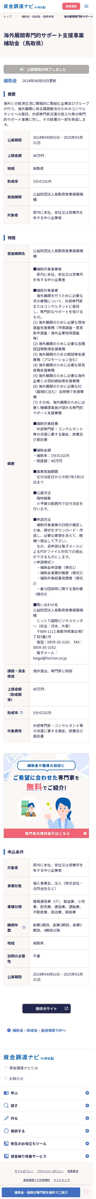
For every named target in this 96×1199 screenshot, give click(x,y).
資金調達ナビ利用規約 (36, 1180)
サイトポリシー (24, 1171)
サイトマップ (62, 1180)
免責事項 (72, 1171)
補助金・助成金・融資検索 (38, 16)
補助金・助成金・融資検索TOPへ (39, 1030)
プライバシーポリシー (50, 1171)
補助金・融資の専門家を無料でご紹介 (41, 1192)
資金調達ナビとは (23, 1067)
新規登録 (71, 6)
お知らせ (16, 1078)
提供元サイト (46, 1008)
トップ (8, 16)
